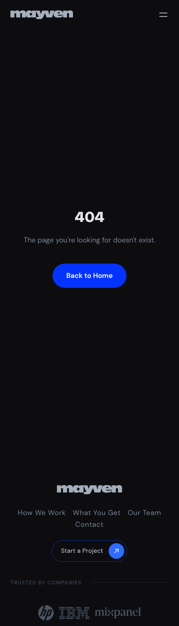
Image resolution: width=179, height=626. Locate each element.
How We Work (42, 512)
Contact (89, 524)
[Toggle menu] (163, 14)
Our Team (144, 512)
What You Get (97, 512)
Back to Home (89, 275)
